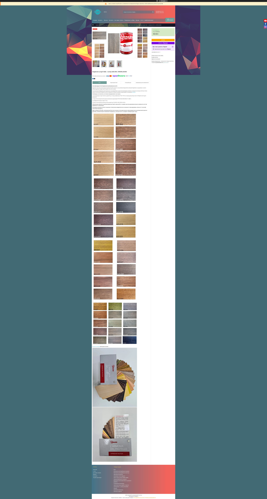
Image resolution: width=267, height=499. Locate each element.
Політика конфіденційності (150, 497)
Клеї (115, 469)
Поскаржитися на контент (139, 497)
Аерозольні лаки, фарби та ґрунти (121, 485)
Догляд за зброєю (118, 491)
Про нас (106, 20)
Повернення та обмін (129, 20)
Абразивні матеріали (118, 474)
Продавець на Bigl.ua (133, 496)
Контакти (111, 20)
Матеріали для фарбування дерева (121, 471)
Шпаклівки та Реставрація (119, 476)
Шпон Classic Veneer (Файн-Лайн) (121, 477)
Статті (141, 20)
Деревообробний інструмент (120, 479)
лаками (133, 92)
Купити (163, 40)
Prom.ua (140, 495)
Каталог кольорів (96, 346)
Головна (95, 20)
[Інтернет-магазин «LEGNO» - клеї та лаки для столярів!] (97, 12)
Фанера (115, 488)
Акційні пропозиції (149, 20)
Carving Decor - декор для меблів (121, 486)
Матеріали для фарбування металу (121, 472)
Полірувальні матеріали (119, 483)
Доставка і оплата (118, 20)
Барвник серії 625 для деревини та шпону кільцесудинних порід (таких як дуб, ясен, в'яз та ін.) (117, 25)
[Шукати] (153, 12)
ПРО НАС (95, 469)
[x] (94, 78)
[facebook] (93, 78)
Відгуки (137, 20)
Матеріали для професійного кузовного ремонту (122, 481)
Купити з (160, 43)
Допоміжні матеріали (118, 489)
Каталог (100, 20)
